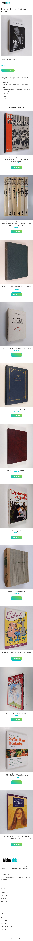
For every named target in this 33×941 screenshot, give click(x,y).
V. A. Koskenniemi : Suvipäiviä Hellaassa (16, 409)
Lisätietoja (7, 70)
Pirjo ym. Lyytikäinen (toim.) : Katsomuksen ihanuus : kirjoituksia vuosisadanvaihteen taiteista (16, 837)
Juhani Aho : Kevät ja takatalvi (16, 592)
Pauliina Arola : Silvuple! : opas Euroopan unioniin (16, 652)
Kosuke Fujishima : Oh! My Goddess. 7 (16, 713)
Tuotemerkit (11, 59)
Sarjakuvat (4, 901)
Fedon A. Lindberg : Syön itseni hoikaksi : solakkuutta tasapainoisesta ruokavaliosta (16, 775)
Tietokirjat (4, 904)
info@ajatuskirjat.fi (6, 883)
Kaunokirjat (4, 892)
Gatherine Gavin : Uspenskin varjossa (16, 531)
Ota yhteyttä (4, 920)
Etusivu (3, 14)
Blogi (2, 917)
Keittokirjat (4, 895)
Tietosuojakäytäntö (6, 926)
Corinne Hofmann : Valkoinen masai (16, 470)
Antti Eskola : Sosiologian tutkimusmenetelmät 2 (16, 348)
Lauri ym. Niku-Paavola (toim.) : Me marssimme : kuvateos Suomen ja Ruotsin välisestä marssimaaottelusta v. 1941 (16, 159)
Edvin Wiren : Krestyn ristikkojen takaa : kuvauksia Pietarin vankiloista (16, 287)
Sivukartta (4, 929)
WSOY (17, 59)
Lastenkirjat (4, 898)
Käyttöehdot (4, 923)
